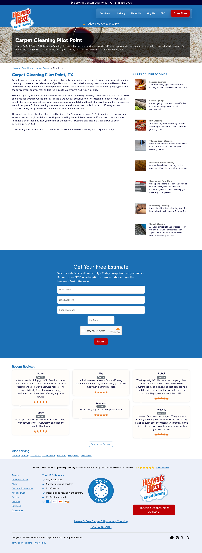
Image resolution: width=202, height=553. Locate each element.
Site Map (16, 505)
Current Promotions (22, 488)
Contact (16, 501)
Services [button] (105, 13)
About (15, 483)
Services (16, 497)
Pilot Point (86, 455)
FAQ (163, 13)
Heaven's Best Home (22, 68)
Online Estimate (20, 479)
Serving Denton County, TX (91, 2)
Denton (16, 455)
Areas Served (43, 68)
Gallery (121, 13)
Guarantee (17, 510)
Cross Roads (48, 455)
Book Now (180, 13)
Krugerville (73, 455)
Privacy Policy (40, 542)
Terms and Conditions (22, 542)
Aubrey (25, 455)
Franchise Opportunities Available (154, 510)
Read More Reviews (101, 444)
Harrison (61, 455)
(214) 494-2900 (123, 2)
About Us (136, 13)
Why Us (151, 13)
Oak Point (36, 455)
